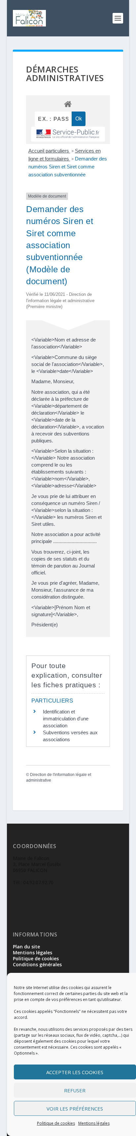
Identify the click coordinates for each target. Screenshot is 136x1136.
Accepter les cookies (74, 1072)
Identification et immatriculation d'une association (65, 718)
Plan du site (26, 946)
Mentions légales (94, 1123)
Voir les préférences (75, 1108)
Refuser (74, 1090)
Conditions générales (37, 964)
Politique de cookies (56, 1123)
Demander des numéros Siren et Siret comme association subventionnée (67, 166)
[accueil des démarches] (68, 104)
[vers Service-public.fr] (68, 134)
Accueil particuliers (49, 151)
